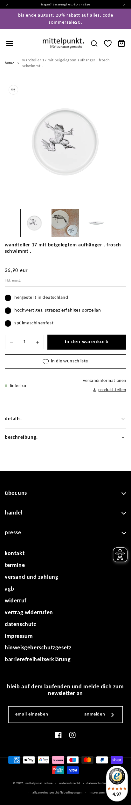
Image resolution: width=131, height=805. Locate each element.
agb (9, 589)
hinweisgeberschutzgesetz (38, 648)
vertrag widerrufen (29, 613)
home (9, 63)
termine (15, 565)
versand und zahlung (31, 577)
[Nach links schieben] (12, 225)
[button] (9, 43)
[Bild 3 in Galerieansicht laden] (96, 223)
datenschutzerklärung (102, 783)
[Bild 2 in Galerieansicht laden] (65, 223)
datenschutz (20, 625)
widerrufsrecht (69, 783)
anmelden (94, 714)
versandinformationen (104, 380)
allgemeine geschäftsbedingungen (57, 792)
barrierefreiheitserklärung (38, 660)
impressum (19, 636)
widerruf (16, 601)
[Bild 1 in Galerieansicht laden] (34, 223)
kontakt (14, 554)
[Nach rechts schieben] (119, 225)
